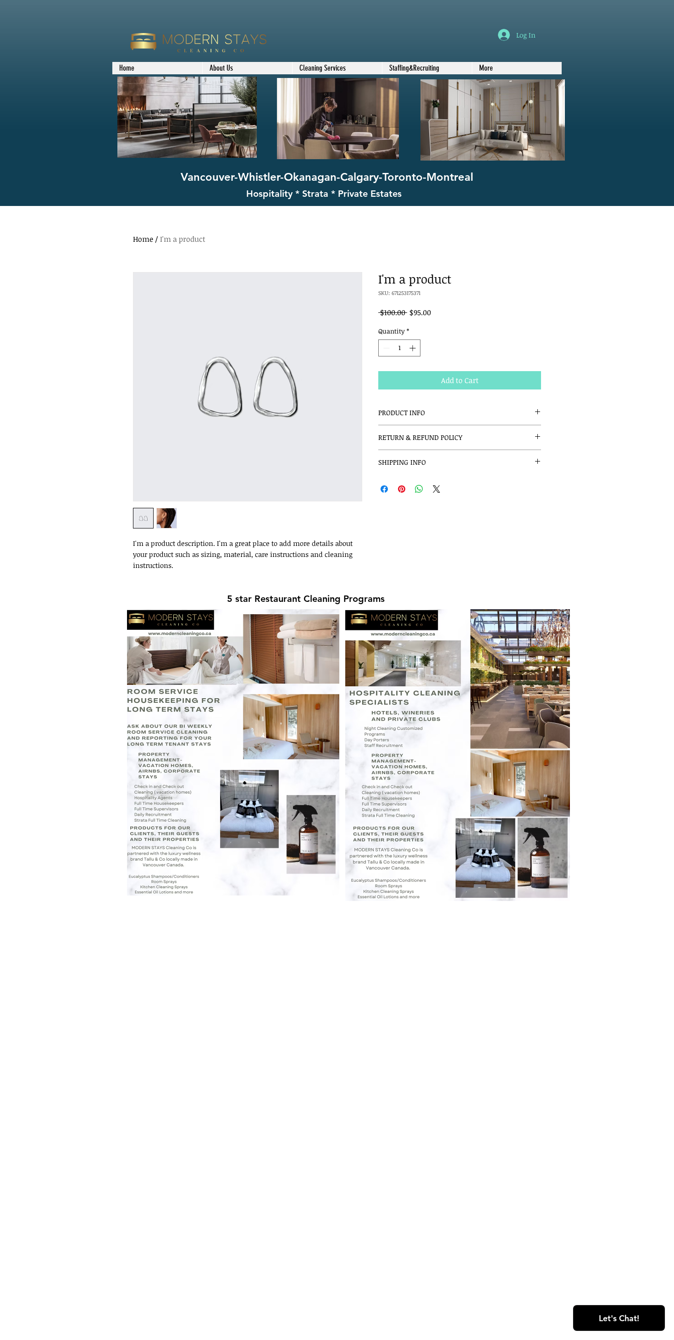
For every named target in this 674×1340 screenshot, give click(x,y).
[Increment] (413, 348)
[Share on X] (436, 489)
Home (143, 239)
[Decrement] (385, 348)
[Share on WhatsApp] (419, 489)
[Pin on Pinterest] (401, 489)
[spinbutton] (399, 348)
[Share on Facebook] (384, 489)
